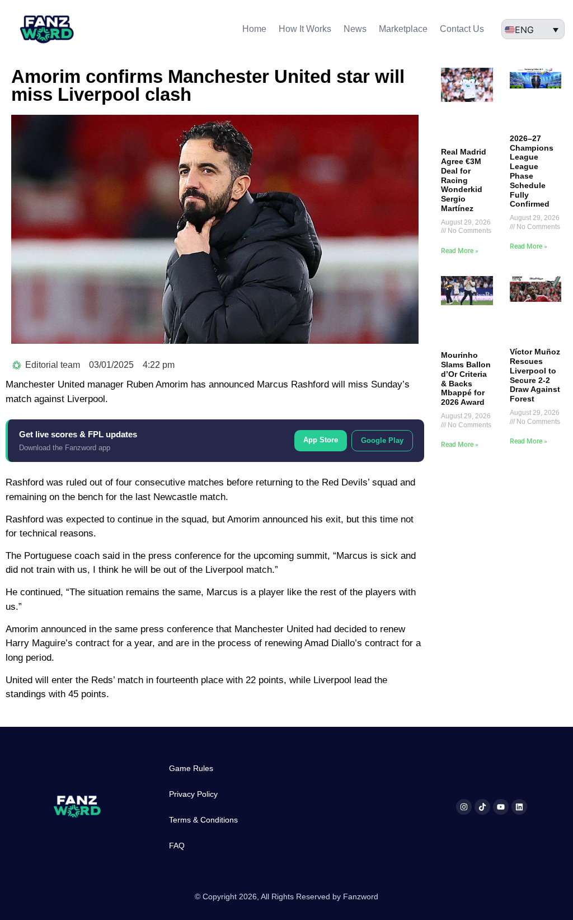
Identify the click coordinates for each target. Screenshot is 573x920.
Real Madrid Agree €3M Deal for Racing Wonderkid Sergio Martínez (463, 180)
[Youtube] (501, 807)
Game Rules (191, 768)
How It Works (305, 29)
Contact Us (462, 29)
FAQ (177, 845)
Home (254, 29)
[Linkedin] (519, 807)
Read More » (459, 251)
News (355, 29)
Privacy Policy (193, 794)
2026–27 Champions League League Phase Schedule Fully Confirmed (531, 171)
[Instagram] (464, 807)
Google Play (382, 440)
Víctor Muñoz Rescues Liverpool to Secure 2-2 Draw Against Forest (535, 375)
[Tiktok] (482, 807)
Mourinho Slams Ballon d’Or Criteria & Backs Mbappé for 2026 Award (466, 379)
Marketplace (403, 29)
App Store (320, 440)
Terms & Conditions (203, 819)
